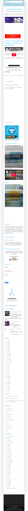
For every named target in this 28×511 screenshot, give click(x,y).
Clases (7, 446)
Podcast (7, 474)
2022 (7, 347)
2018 (7, 381)
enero (7, 378)
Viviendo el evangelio (10, 488)
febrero (7, 376)
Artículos (7, 440)
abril (7, 372)
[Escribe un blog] (6, 71)
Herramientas (8, 460)
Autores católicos (9, 240)
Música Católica (9, 418)
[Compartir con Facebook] (9, 71)
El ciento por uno (9, 410)
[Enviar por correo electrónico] (5, 71)
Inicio (15, 75)
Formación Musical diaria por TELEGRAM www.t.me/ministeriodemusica (12, 36)
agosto (7, 363)
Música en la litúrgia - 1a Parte (11, 398)
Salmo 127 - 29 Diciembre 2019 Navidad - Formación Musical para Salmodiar (14, 43)
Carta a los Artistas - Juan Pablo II (12, 396)
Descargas (8, 450)
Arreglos (7, 438)
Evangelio (8, 456)
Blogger (15, 507)
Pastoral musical (9, 426)
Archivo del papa (9, 408)
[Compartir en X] (8, 71)
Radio (7, 476)
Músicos (7, 466)
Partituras (7, 424)
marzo (7, 374)
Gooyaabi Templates (19, 509)
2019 (7, 353)
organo (7, 470)
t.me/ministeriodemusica (14, 68)
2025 (7, 340)
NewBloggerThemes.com (10, 509)
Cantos (7, 444)
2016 (7, 385)
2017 (7, 383)
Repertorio (8, 480)
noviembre (8, 357)
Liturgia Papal (8, 416)
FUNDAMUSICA (8, 414)
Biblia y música (8, 442)
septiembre (8, 361)
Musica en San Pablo (9, 420)
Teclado (7, 484)
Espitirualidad (8, 454)
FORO (7, 412)
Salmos (7, 482)
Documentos (8, 452)
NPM (7, 422)
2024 (7, 343)
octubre (7, 359)
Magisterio (8, 462)
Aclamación (8, 436)
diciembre (8, 355)
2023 (7, 345)
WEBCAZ (7, 430)
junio (7, 368)
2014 (7, 390)
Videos (7, 486)
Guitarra (7, 458)
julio (7, 366)
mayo (7, 370)
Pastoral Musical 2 (9, 428)
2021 (7, 349)
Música (7, 464)
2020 (7, 351)
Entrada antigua (20, 75)
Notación (7, 468)
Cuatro (7, 448)
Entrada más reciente (9, 75)
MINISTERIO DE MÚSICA (14, 9)
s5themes (13, 508)
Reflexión (7, 478)
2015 (7, 387)
